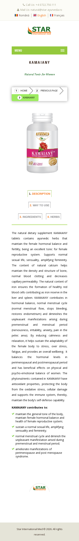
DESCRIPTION (39, 193)
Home (24, 90)
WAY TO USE (39, 205)
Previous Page (49, 90)
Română (24, 15)
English (41, 15)
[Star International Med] (39, 30)
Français (59, 15)
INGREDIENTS (30, 216)
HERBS (53, 216)
